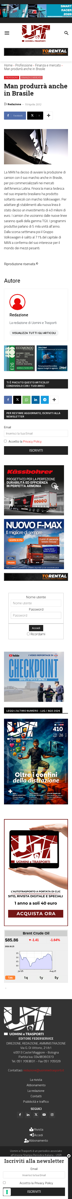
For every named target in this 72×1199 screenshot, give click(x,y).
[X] (17, 400)
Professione (23, 65)
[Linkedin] (36, 400)
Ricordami (37, 634)
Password (36, 609)
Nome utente (36, 597)
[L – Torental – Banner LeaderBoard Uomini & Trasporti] (36, 54)
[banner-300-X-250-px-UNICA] (52, 369)
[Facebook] (8, 400)
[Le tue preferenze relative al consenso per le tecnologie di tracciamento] (7, 1192)
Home (8, 65)
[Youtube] (44, 1115)
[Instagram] (52, 1115)
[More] (48, 116)
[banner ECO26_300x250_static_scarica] (19, 369)
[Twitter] (36, 1115)
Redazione (14, 104)
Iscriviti (36, 450)
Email (7, 427)
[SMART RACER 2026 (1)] (36, 16)
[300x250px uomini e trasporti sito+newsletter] (34, 568)
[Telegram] (45, 400)
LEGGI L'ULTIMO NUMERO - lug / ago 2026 (33, 710)
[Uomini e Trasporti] (36, 33)
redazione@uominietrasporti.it (43, 1070)
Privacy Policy (32, 441)
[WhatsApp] (26, 400)
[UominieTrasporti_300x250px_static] (34, 514)
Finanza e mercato (48, 65)
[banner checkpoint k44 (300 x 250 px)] (34, 700)
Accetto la (25, 441)
